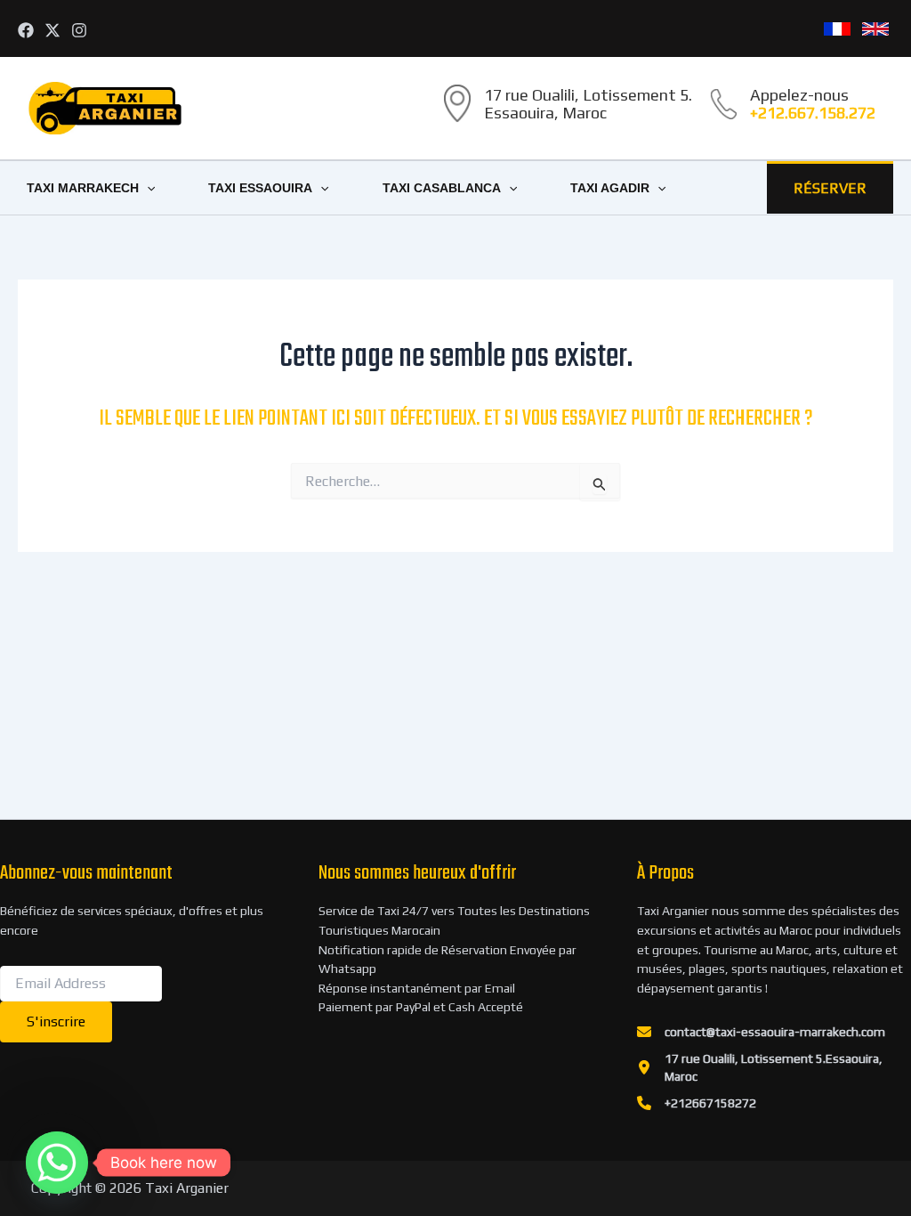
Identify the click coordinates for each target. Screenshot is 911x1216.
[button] (147, 188)
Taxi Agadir (609, 188)
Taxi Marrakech (83, 188)
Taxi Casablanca (442, 188)
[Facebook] (26, 30)
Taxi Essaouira (260, 188)
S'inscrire (56, 1021)
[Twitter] (52, 30)
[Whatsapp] (57, 1162)
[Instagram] (79, 30)
